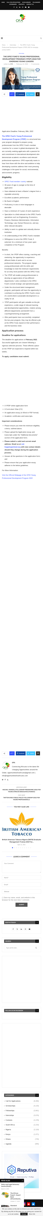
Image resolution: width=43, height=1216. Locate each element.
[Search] (41, 38)
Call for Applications (13, 2)
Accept (24, 1214)
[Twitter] (16, 7)
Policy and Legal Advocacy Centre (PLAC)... (10, 1185)
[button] (3, 829)
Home (3, 2)
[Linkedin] (19, 7)
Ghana (22, 1139)
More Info (32, 1214)
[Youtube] (25, 7)
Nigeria (22, 1130)
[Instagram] (22, 7)
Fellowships (36, 2)
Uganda (22, 1144)
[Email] (28, 7)
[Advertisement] (22, 28)
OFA (11, 64)
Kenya (22, 1134)
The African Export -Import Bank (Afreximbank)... (16, 1196)
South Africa (22, 1125)
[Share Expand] (38, 94)
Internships (13, 4)
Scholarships (26, 2)
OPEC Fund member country (15, 182)
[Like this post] (12, 94)
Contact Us (30, 4)
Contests (21, 4)
